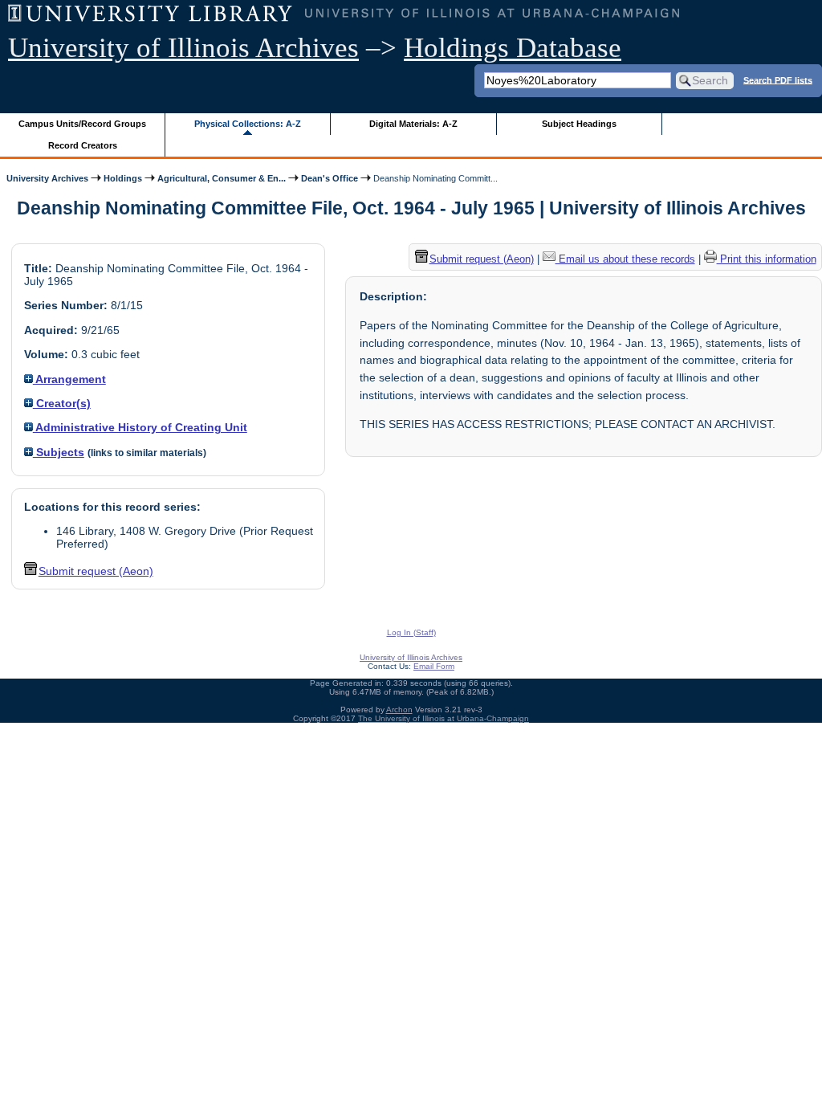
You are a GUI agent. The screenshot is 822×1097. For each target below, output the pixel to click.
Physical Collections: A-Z (247, 123)
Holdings (123, 178)
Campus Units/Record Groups (82, 123)
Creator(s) (62, 403)
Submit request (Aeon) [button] (96, 571)
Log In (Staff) (411, 632)
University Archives (47, 178)
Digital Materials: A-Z (413, 123)
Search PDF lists (777, 79)
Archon (399, 709)
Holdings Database (512, 47)
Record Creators (82, 145)
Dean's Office (329, 178)
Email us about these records (625, 259)
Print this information (766, 259)
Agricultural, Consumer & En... (221, 178)
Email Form (433, 666)
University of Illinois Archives (183, 47)
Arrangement (69, 379)
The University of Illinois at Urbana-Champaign (443, 718)
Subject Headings (579, 123)
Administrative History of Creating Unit (140, 427)
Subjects (58, 452)
